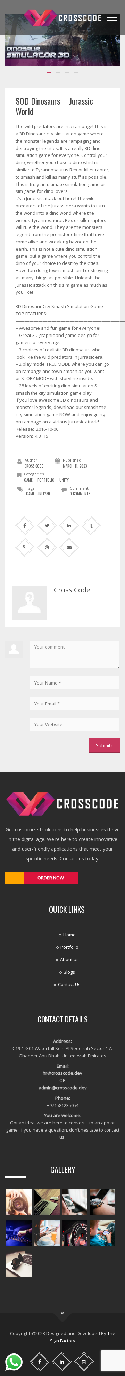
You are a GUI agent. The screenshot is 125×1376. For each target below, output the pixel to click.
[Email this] (69, 547)
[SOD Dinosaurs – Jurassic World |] (62, 17)
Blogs (69, 972)
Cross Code (34, 466)
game (28, 480)
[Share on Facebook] (25, 525)
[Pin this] (47, 547)
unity (64, 480)
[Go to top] (63, 1313)
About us (69, 959)
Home (69, 934)
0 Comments (80, 494)
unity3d (43, 494)
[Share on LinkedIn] (69, 525)
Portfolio (46, 480)
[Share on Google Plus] (25, 547)
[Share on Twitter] (47, 525)
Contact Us (69, 984)
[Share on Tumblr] (91, 525)
